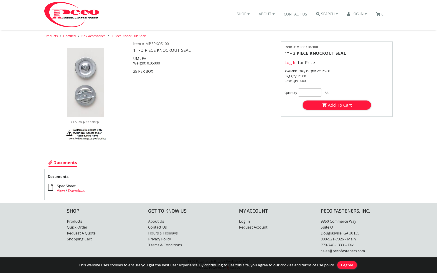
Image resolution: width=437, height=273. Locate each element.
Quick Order (77, 227)
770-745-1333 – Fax (337, 244)
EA (326, 92)
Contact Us (295, 14)
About (265, 13)
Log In (358, 13)
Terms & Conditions (165, 244)
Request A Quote (81, 233)
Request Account (253, 227)
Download (76, 190)
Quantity (291, 92)
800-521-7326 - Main (338, 239)
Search (328, 13)
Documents (64, 162)
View (61, 190)
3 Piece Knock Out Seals (129, 36)
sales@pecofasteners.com (343, 250)
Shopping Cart (79, 239)
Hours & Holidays (163, 233)
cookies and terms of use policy (307, 265)
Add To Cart (340, 105)
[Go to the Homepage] (71, 15)
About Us (156, 221)
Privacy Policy (159, 239)
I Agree (347, 265)
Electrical (69, 36)
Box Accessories (93, 36)
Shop (242, 13)
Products (51, 36)
